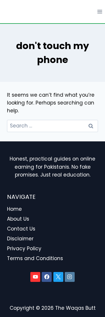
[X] (58, 277)
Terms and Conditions (35, 258)
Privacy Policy (24, 248)
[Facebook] (47, 277)
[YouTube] (35, 277)
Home (14, 209)
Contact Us (21, 228)
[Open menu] (99, 11)
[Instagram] (70, 277)
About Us (18, 218)
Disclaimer (20, 238)
